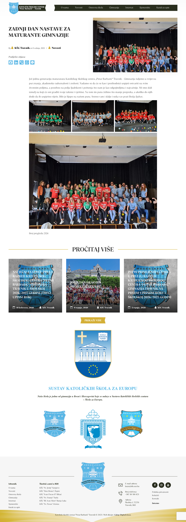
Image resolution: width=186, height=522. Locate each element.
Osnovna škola (15, 494)
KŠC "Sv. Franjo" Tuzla (48, 497)
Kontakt (155, 498)
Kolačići (155, 495)
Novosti (56, 48)
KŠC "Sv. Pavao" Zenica (49, 504)
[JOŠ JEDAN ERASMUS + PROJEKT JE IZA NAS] (93, 285)
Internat (12, 500)
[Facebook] (11, 63)
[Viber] (21, 63)
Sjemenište (13, 504)
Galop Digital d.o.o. (122, 514)
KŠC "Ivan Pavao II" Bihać (50, 494)
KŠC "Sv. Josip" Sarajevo (49, 487)
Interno (155, 503)
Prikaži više (93, 320)
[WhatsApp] (27, 63)
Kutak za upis (14, 507)
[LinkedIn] (16, 63)
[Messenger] (32, 63)
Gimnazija (13, 497)
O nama (12, 487)
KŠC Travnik (22, 48)
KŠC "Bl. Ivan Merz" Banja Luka (52, 500)
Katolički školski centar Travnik (27, 8)
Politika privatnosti (160, 492)
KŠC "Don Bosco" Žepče (49, 491)
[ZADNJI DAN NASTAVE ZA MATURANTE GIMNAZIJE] (135, 71)
